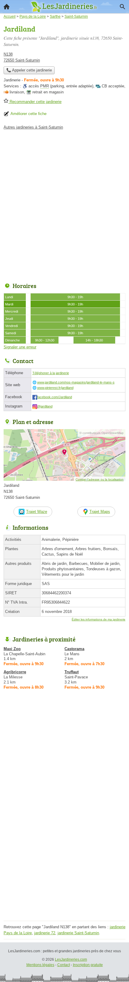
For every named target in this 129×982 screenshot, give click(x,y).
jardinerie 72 (44, 933)
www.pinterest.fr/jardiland (55, 387)
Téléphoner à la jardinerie (50, 373)
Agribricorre (15, 672)
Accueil (6, 6)
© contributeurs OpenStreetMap (102, 433)
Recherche (122, 6)
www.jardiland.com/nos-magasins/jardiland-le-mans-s (76, 382)
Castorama (74, 649)
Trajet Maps (99, 511)
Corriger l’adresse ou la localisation (100, 479)
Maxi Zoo (12, 649)
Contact (63, 965)
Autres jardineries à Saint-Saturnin (33, 127)
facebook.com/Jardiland (54, 397)
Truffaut (71, 672)
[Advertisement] (64, 204)
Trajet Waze (36, 511)
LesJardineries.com (71, 959)
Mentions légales (40, 965)
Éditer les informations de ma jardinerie (98, 619)
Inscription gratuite (88, 965)
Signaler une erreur (20, 347)
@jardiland (44, 406)
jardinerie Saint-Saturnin (78, 933)
